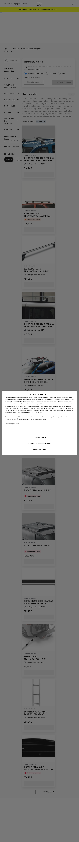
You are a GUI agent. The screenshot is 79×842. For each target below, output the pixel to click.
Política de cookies (11, 419)
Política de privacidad (12, 423)
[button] (39, 443)
